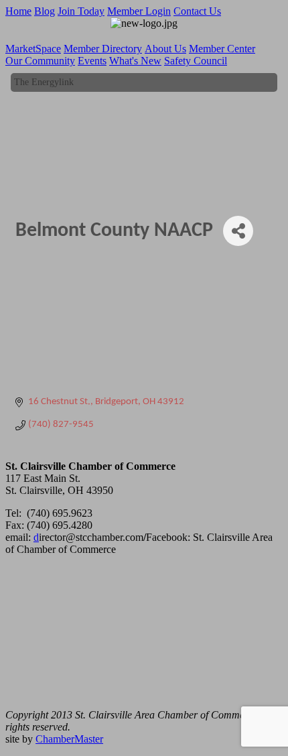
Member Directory (103, 48)
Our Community (40, 60)
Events (92, 60)
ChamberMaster (69, 739)
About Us (165, 48)
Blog (44, 11)
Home (18, 11)
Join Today (81, 11)
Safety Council (195, 60)
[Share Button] (238, 231)
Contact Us (197, 11)
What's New (135, 60)
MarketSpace (33, 48)
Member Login (139, 11)
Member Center (222, 48)
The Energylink (44, 81)
